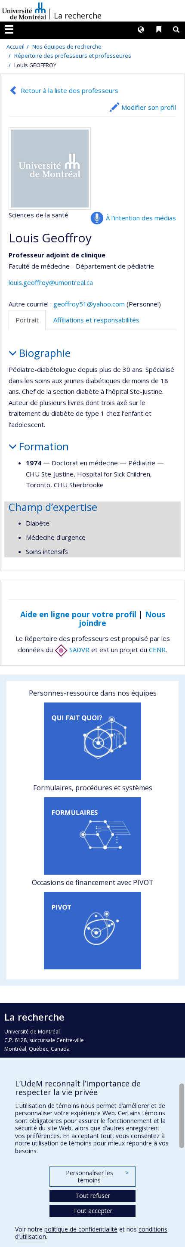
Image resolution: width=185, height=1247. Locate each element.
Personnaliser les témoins (97, 1177)
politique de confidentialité (80, 1229)
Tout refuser (92, 1195)
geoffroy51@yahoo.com (89, 304)
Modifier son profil (148, 107)
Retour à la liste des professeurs (69, 90)
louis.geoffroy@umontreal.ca (51, 282)
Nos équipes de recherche (67, 46)
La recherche (78, 15)
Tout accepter (92, 1211)
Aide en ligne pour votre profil (78, 614)
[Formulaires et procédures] (92, 836)
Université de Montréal (24, 10)
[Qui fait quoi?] (92, 741)
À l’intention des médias (141, 218)
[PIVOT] (92, 930)
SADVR (78, 649)
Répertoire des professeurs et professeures (72, 55)
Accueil (15, 46)
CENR (157, 649)
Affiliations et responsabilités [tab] (96, 320)
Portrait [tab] (27, 320)
